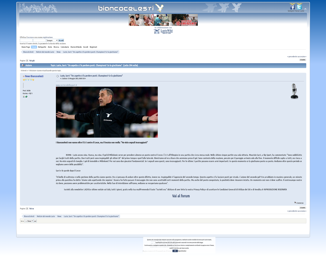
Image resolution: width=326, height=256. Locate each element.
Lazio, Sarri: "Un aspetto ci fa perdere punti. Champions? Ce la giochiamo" (91, 75)
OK (175, 251)
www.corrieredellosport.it (66, 85)
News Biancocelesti (34, 76)
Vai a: (22, 221)
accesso (30, 37)
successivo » (301, 56)
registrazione (48, 37)
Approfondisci (182, 251)
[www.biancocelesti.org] (26, 97)
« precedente (292, 56)
